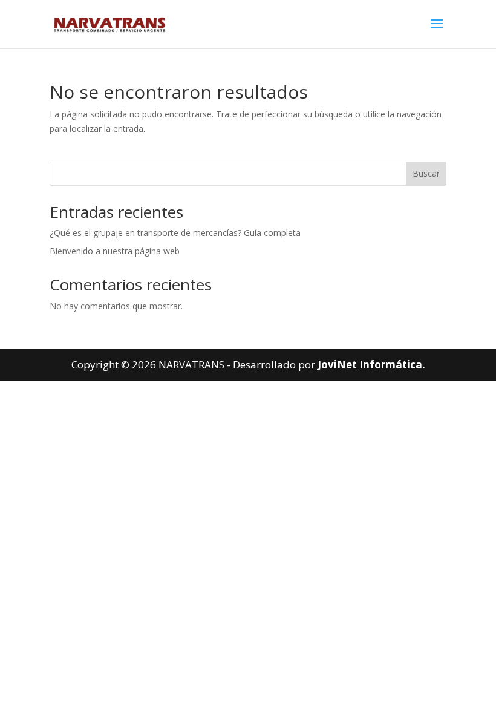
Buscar (426, 173)
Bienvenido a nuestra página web (115, 251)
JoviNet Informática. (371, 365)
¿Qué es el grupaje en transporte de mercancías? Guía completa (175, 232)
